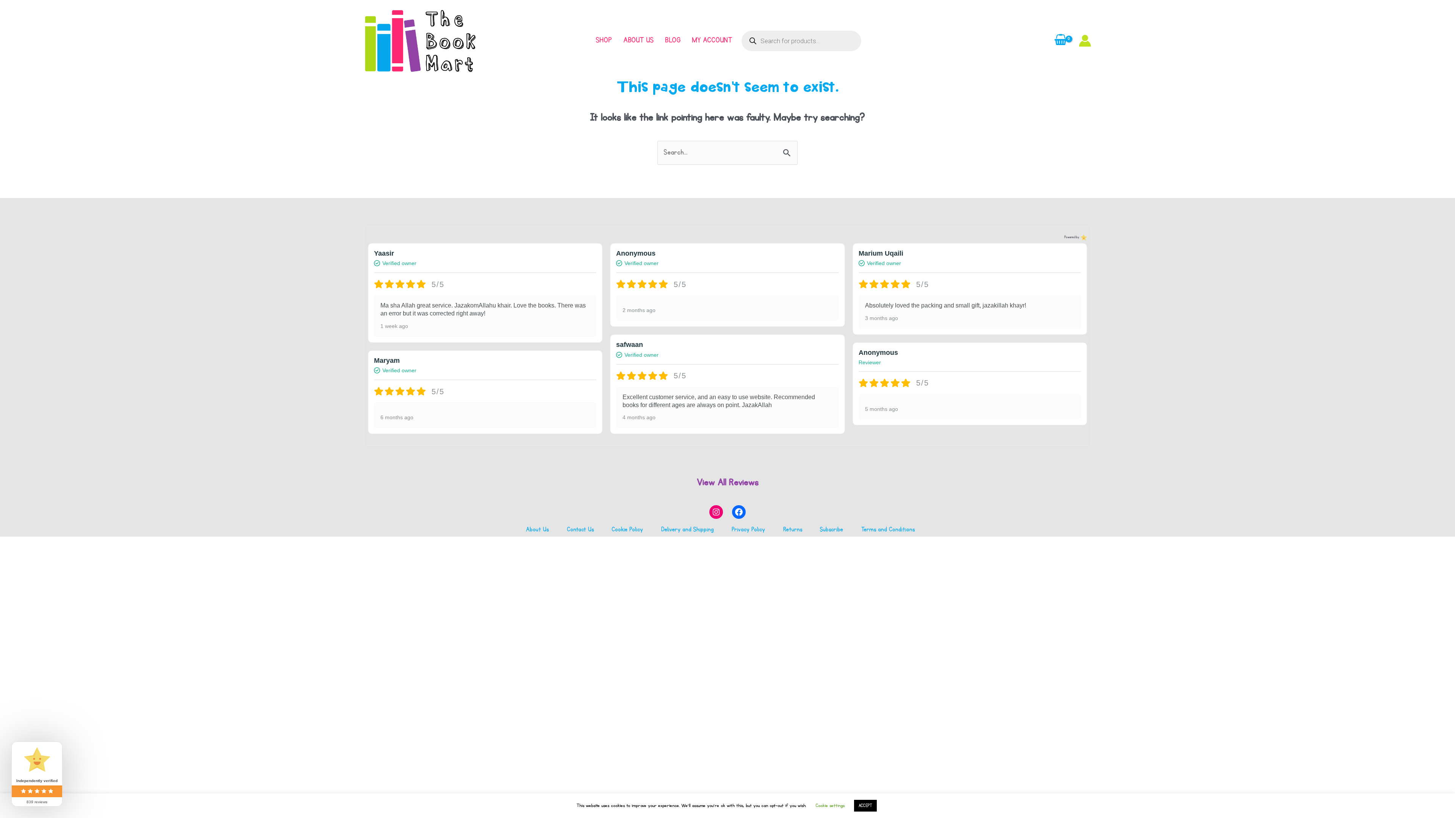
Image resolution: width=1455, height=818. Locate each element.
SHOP (604, 40)
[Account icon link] (1085, 40)
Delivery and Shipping (687, 529)
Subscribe (831, 529)
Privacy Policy (748, 529)
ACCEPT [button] (865, 806)
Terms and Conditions (888, 529)
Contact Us (580, 529)
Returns (792, 529)
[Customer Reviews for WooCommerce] (1083, 237)
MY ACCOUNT (712, 40)
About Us (537, 529)
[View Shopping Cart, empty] (1060, 40)
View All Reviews (728, 482)
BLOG (673, 40)
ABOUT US (638, 40)
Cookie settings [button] (830, 805)
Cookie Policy (627, 529)
